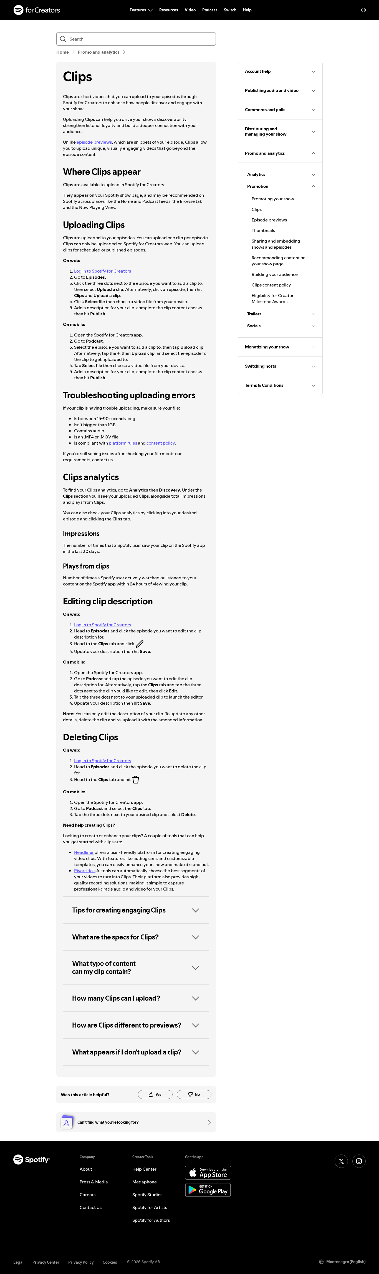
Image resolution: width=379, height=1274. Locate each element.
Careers (87, 1194)
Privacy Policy (81, 1262)
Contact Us (91, 1207)
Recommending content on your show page (278, 261)
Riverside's (84, 870)
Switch (230, 10)
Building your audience (275, 274)
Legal (18, 1262)
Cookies (110, 1262)
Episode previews (269, 220)
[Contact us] (207, 1122)
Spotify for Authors (151, 1220)
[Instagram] (359, 1161)
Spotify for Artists (149, 1207)
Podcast (209, 10)
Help (247, 10)
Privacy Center (45, 1262)
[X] (341, 1161)
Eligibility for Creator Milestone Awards (273, 298)
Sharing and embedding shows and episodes (276, 244)
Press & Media (94, 1182)
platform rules (123, 443)
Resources (168, 10)
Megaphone (144, 1182)
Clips (257, 209)
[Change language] (363, 10)
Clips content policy (271, 285)
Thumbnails (263, 230)
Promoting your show (273, 199)
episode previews (94, 142)
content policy (160, 443)
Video (190, 10)
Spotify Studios (147, 1194)
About (86, 1169)
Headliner (84, 852)
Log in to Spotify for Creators (102, 271)
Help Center (144, 1169)
